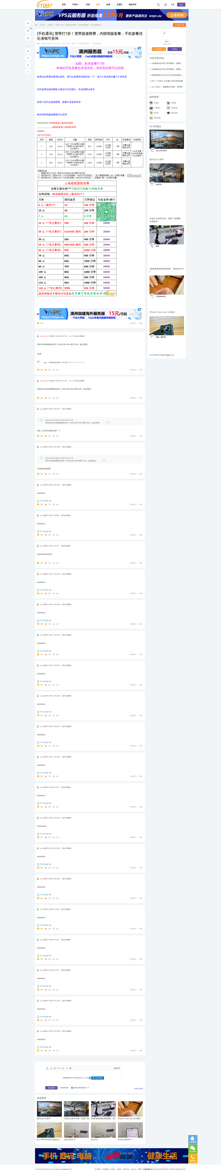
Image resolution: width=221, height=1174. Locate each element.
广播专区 (157, 108)
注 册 (86, 1078)
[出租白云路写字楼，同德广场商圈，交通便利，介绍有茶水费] (167, 173)
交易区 (119, 4)
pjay (38, 43)
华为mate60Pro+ (125, 1140)
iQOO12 (94, 1140)
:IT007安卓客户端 (45, 501)
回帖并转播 (64, 1088)
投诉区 (156, 113)
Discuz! (66, 1169)
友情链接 (105, 1169)
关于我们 (98, 1169)
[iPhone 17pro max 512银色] (167, 285)
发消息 (174, 49)
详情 (62, 362)
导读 (88, 4)
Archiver (133, 1169)
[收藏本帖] (28, 38)
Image (55, 1068)
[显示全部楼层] (84, 43)
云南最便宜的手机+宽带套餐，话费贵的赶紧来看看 (171, 63)
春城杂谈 (174, 108)
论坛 (98, 4)
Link (59, 1068)
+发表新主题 (179, 25)
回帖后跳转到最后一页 (81, 1088)
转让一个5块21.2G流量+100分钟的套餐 (167, 81)
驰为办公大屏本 (43, 1118)
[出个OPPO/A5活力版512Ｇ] (167, 325)
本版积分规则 (138, 1088)
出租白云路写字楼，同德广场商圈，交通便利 (166, 219)
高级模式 (117, 1068)
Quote (62, 1068)
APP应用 (126, 1169)
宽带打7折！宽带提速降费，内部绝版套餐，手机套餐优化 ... (79, 25)
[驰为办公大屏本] (167, 139)
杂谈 (108, 4)
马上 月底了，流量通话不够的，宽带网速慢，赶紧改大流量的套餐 (177, 87)
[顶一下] (28, 23)
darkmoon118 (45, 336)
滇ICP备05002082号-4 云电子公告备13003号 (169, 1169)
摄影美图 (157, 118)
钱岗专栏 (132, 4)
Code (66, 1068)
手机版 (112, 1169)
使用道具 (133, 323)
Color (51, 1068)
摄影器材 (174, 113)
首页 (64, 4)
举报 (140, 323)
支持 (50, 370)
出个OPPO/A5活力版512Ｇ (48, 1140)
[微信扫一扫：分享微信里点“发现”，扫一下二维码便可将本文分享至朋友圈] (28, 51)
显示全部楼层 (80, 336)
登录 (181, 5)
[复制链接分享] (28, 72)
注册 (172, 4)
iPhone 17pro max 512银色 (129, 1118)
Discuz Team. (49, 1169)
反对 (57, 370)
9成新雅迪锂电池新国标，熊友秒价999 (167, 270)
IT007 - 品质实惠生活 (36, 25)
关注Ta (159, 49)
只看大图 (95, 43)
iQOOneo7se (69, 1140)
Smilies (70, 1068)
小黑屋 (119, 1169)
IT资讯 (75, 4)
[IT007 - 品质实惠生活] (45, 8)
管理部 (173, 103)
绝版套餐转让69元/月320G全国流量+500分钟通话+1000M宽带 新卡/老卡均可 (182, 75)
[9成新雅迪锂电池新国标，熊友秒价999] (167, 234)
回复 (41, 323)
